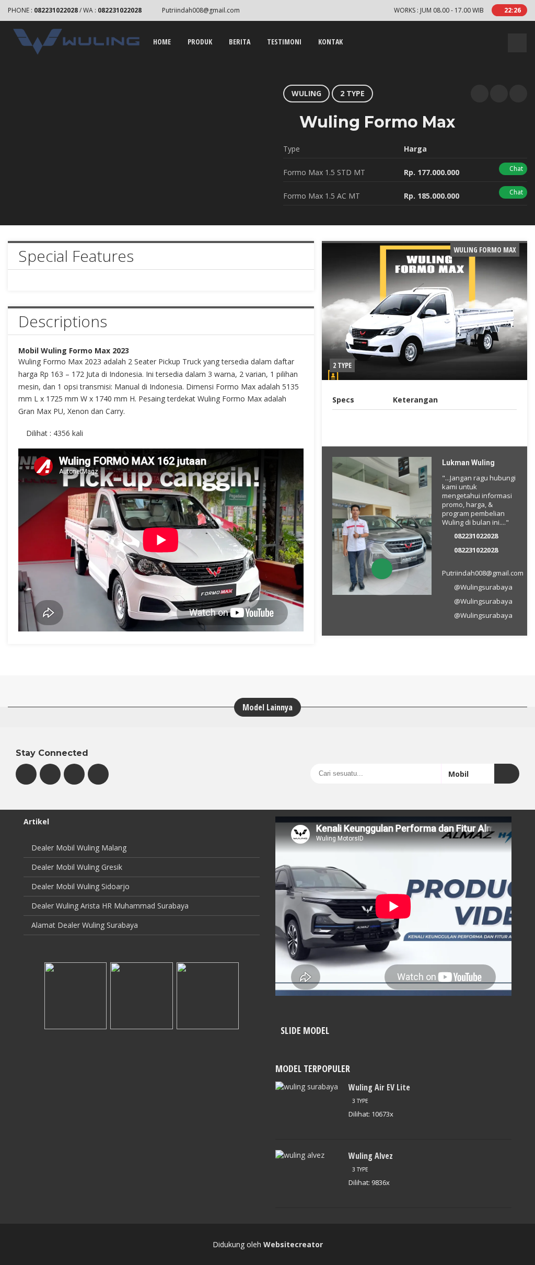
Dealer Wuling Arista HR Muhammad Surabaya (110, 906)
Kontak (330, 42)
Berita (239, 42)
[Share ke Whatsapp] (480, 93)
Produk (200, 42)
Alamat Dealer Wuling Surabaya (84, 925)
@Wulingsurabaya (483, 587)
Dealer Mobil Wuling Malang (78, 848)
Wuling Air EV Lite (379, 1087)
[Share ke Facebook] (518, 93)
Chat (515, 168)
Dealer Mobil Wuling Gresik (76, 867)
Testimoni (284, 42)
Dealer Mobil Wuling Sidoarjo (80, 886)
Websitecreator (293, 1244)
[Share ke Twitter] (499, 93)
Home (162, 42)
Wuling (306, 93)
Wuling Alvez (370, 1156)
